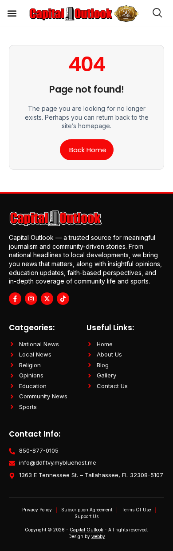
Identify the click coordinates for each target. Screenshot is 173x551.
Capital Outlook (86, 529)
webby (98, 536)
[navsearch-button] (153, 13)
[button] (11, 13)
